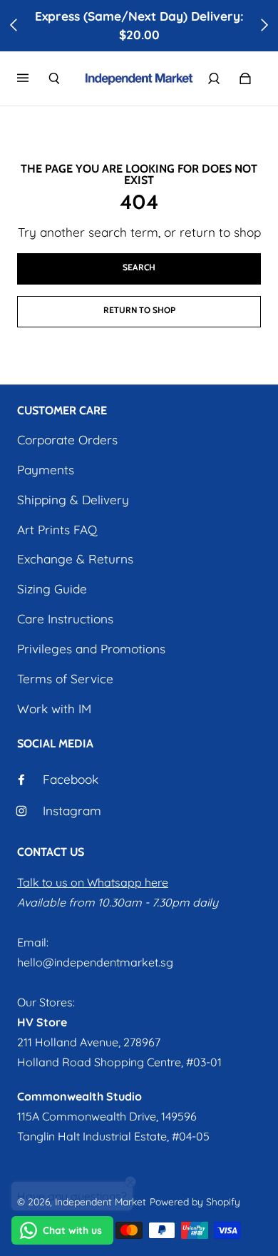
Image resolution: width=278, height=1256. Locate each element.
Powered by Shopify (195, 1201)
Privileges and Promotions (91, 648)
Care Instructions (65, 618)
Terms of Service (65, 678)
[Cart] (245, 78)
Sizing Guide (52, 588)
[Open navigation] (32, 78)
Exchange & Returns (75, 558)
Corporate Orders (67, 439)
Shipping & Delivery (73, 499)
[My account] (214, 78)
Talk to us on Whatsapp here (92, 882)
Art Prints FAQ (57, 529)
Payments (45, 469)
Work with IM (54, 708)
